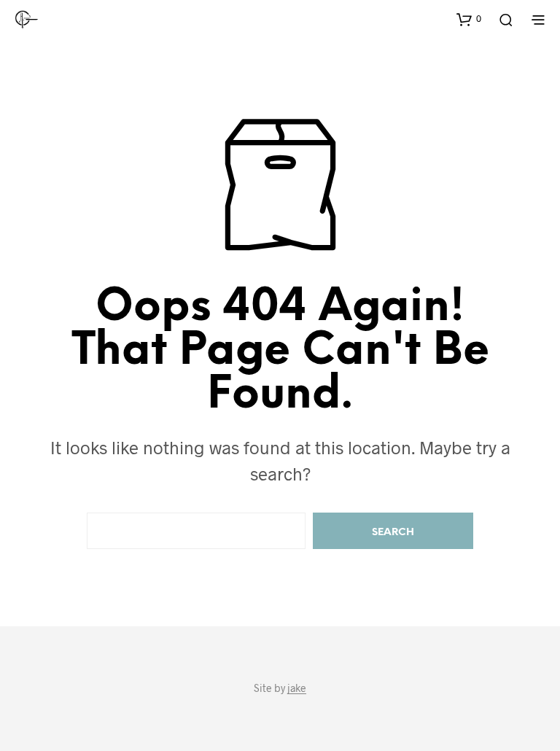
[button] (468, 19)
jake (296, 688)
